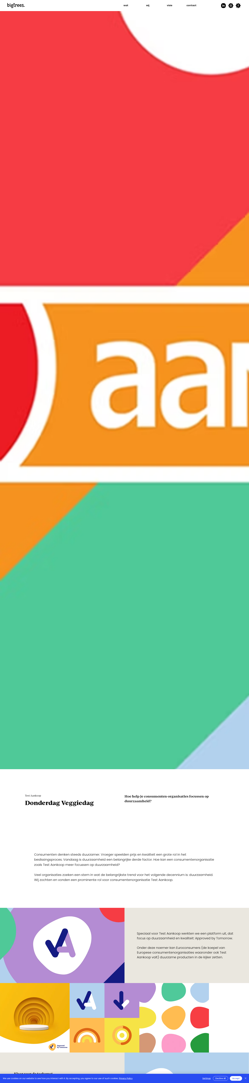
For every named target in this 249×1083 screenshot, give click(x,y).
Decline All (220, 1078)
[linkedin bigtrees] (223, 5)
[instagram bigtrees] (230, 5)
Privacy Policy (126, 1078)
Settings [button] (206, 1078)
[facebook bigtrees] (238, 5)
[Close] (245, 1078)
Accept (236, 1078)
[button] (126, 5)
